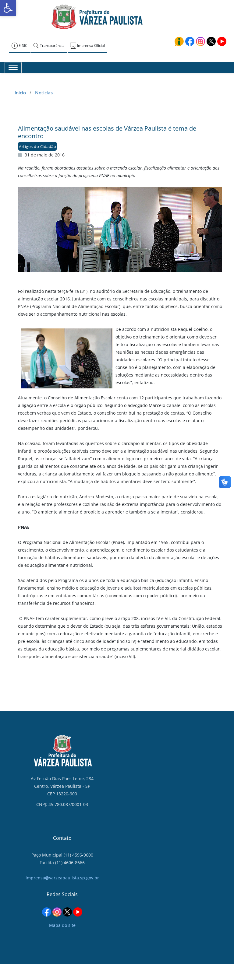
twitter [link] (211, 41)
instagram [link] (200, 41)
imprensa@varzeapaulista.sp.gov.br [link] (62, 878)
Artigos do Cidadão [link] (37, 146)
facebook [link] (189, 41)
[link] (8, 8)
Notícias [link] (44, 92)
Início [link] (20, 92)
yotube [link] (221, 41)
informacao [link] (179, 41)
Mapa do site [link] (62, 925)
